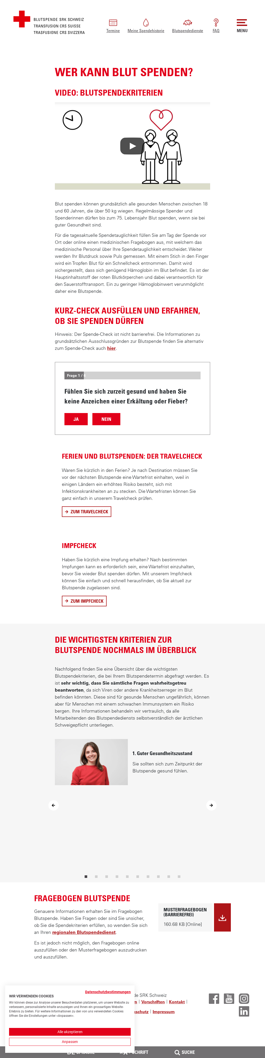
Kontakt (177, 1001)
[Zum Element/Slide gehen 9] (168, 876)
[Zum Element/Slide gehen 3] (106, 876)
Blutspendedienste (187, 30)
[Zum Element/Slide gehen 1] (86, 876)
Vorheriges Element (53, 805)
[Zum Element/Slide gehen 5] (127, 876)
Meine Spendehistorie (146, 30)
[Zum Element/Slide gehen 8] (158, 876)
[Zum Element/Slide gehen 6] (137, 876)
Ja (76, 419)
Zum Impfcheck (84, 602)
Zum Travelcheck (86, 513)
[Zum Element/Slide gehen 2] (96, 876)
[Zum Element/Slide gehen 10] (179, 876)
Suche (188, 1052)
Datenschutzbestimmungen (108, 992)
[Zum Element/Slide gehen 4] (117, 876)
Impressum (164, 1011)
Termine (113, 30)
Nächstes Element (211, 805)
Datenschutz (136, 1011)
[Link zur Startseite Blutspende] (49, 22)
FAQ (216, 30)
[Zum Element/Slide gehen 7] (148, 876)
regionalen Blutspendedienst (84, 932)
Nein (106, 419)
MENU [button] (242, 30)
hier (111, 348)
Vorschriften (153, 1001)
